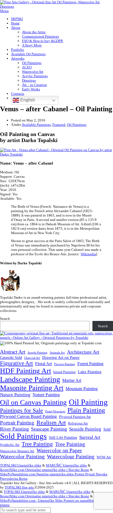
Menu (4, 11)
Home (15, 23)
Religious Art (78, 423)
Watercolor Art (32, 72)
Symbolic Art (9, 445)
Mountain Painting (82, 388)
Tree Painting (37, 444)
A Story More (32, 45)
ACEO (27, 67)
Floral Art (43, 363)
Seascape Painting (49, 429)
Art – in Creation (34, 85)
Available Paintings (36, 125)
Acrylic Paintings (35, 76)
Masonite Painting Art (31, 388)
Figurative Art (16, 363)
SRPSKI (17, 19)
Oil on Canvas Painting (33, 402)
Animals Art (57, 352)
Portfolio (17, 50)
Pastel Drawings (55, 411)
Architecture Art (83, 352)
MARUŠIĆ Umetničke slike (66, 465)
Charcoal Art (32, 357)
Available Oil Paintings (28, 54)
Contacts (17, 93)
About (15, 28)
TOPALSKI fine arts (20, 487)
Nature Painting (15, 394)
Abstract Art (12, 352)
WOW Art (104, 457)
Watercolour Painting (70, 456)
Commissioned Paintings (40, 36)
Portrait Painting (17, 423)
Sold (107, 429)
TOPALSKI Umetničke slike (20, 465)
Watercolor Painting (22, 456)
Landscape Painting (30, 379)
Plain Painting (86, 410)
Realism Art (51, 422)
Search (5, 319)
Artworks (17, 58)
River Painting (14, 429)
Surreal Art (89, 437)
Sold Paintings (23, 436)
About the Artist (34, 32)
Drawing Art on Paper (61, 357)
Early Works (31, 89)
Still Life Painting (63, 437)
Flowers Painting (64, 364)
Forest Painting (90, 363)
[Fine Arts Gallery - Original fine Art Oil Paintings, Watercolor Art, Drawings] (56, 6)
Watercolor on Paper (59, 450)
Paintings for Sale (21, 410)
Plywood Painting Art (75, 417)
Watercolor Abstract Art (17, 451)
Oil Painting (88, 402)
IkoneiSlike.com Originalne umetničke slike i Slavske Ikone (44, 470)
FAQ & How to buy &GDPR (42, 41)
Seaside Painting (85, 429)
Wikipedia (88, 254)
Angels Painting (37, 352)
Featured (58, 125)
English (27, 100)
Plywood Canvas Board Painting (28, 416)
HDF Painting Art (25, 371)
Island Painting (64, 372)
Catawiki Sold (11, 357)
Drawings (29, 80)
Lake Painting (89, 372)
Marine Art (71, 380)
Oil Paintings (31, 63)
